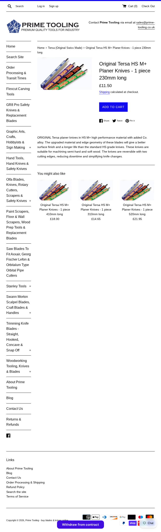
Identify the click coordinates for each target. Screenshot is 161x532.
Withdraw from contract (80, 525)
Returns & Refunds (13, 422)
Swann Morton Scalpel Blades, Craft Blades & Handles (18, 305)
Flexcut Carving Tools (18, 91)
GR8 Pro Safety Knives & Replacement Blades (18, 113)
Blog (9, 398)
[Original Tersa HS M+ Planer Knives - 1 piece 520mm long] (137, 190)
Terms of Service (17, 496)
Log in (41, 6)
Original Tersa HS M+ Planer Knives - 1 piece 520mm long (137, 209)
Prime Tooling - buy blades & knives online (47, 520)
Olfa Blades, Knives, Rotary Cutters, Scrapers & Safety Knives (18, 190)
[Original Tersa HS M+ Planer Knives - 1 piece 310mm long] (95, 190)
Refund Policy (15, 487)
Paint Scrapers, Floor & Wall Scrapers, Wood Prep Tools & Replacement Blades (18, 225)
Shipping (104, 92)
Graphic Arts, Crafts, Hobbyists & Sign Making (18, 139)
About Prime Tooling (15, 384)
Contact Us (14, 408)
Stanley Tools (18, 286)
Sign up (53, 6)
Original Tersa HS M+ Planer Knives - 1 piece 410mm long (54, 209)
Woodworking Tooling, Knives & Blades (18, 366)
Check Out (148, 6)
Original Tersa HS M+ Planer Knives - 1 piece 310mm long (96, 209)
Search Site (15, 57)
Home (10, 46)
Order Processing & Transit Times (16, 73)
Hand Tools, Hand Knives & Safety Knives (17, 163)
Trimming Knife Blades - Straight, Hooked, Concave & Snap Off (18, 337)
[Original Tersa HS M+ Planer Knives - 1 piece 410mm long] (54, 190)
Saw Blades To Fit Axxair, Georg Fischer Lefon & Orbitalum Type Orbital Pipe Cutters (18, 262)
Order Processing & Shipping (25, 482)
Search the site (16, 491)
